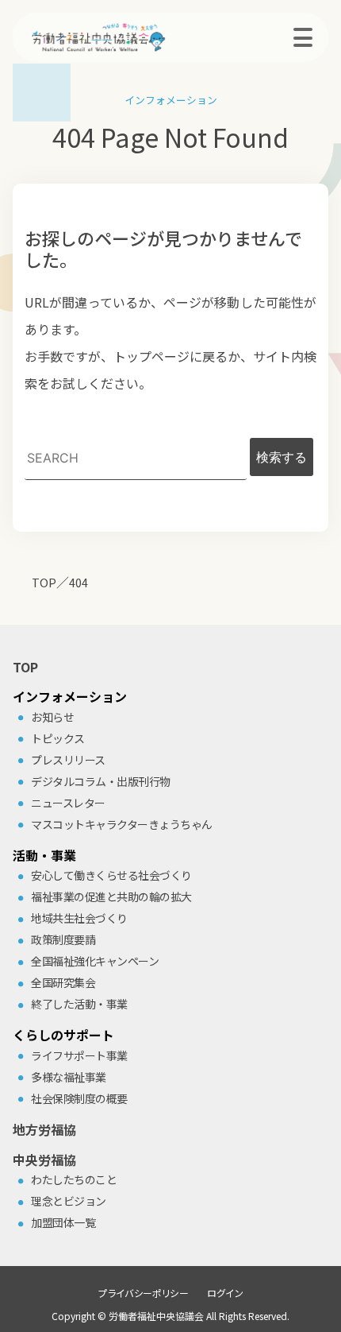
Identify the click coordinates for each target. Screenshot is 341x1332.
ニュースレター (68, 803)
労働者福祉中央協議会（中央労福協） (124, 37)
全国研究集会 (63, 982)
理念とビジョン (68, 1201)
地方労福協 (44, 1129)
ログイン (225, 1292)
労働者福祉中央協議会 (156, 1315)
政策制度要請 (63, 939)
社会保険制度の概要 (79, 1098)
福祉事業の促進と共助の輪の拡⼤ (111, 896)
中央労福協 (44, 1159)
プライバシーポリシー (143, 1292)
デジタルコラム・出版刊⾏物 (100, 781)
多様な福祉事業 (68, 1077)
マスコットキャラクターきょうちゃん (122, 824)
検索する (281, 457)
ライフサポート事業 (79, 1055)
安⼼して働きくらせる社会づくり (111, 875)
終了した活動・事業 (79, 1004)
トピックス (58, 738)
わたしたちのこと (74, 1179)
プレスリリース (68, 760)
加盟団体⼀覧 (63, 1222)
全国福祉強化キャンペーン (95, 961)
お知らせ (52, 717)
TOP (25, 666)
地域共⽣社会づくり (79, 918)
